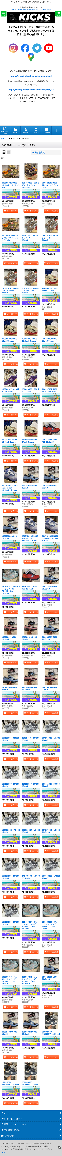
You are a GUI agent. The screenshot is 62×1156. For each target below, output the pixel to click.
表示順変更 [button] (40, 152)
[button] (3, 13)
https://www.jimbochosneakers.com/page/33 (31, 9)
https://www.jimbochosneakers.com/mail (31, 76)
